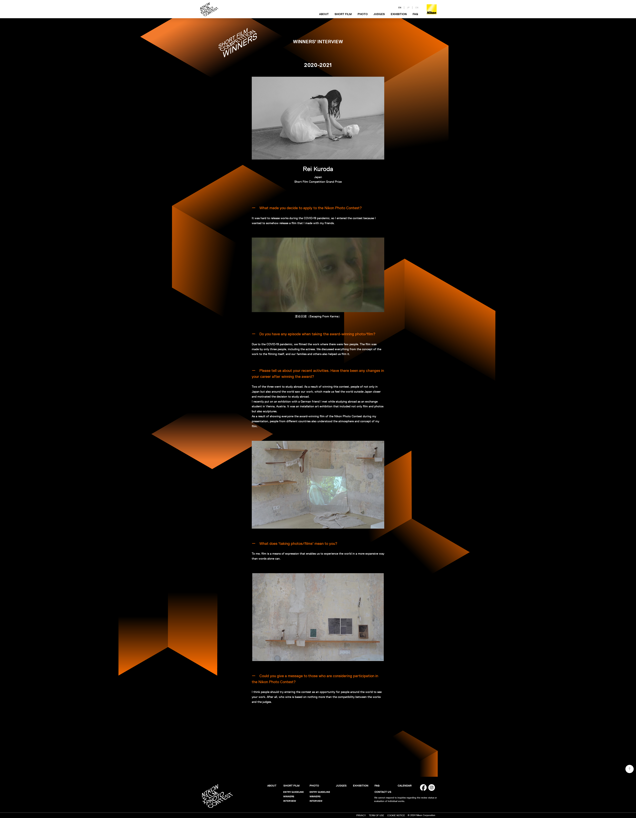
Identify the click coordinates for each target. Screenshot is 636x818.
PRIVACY (361, 815)
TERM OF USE (376, 815)
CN (416, 7)
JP (408, 7)
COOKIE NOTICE (396, 815)
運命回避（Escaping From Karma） (318, 316)
